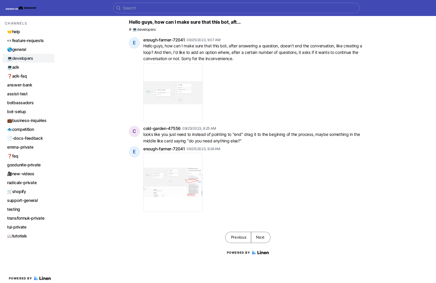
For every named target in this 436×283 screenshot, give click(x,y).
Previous (238, 237)
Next (260, 237)
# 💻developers (142, 29)
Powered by (20, 278)
